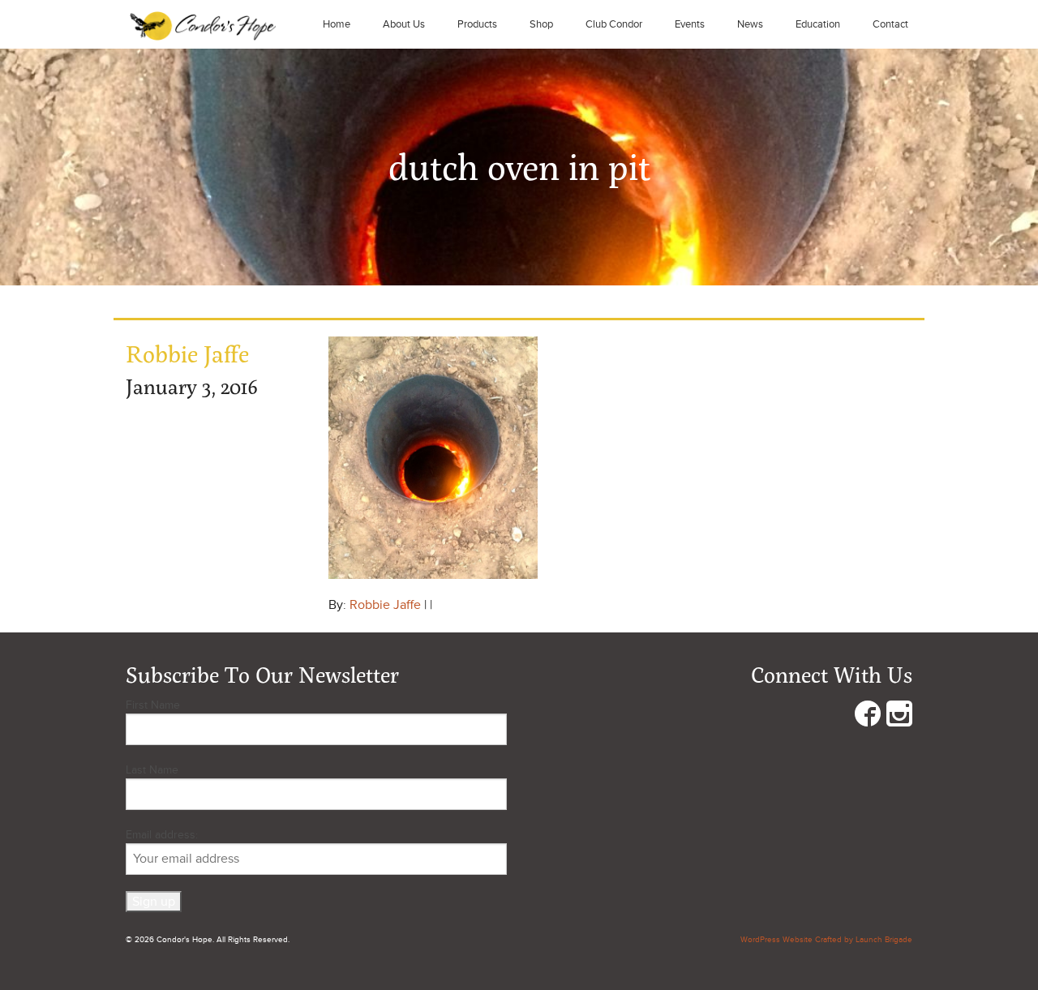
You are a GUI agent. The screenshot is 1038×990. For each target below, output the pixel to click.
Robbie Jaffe (385, 605)
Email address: (162, 835)
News (750, 24)
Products (477, 24)
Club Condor (613, 24)
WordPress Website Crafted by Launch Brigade (826, 940)
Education (818, 24)
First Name (153, 705)
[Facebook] (868, 717)
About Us (404, 24)
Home (336, 24)
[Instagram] (899, 717)
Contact (890, 24)
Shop (541, 24)
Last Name (152, 770)
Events (690, 24)
